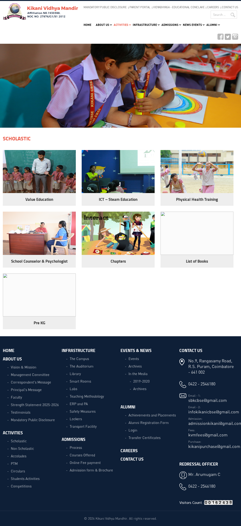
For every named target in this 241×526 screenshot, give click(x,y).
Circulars (18, 471)
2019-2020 (141, 381)
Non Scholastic (22, 448)
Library (75, 374)
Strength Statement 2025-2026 (35, 405)
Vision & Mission (23, 367)
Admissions (169, 24)
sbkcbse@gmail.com (207, 400)
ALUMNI (127, 407)
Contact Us (230, 7)
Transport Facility (83, 426)
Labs (73, 389)
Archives (135, 366)
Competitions (21, 486)
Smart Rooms (80, 381)
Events (134, 358)
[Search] (232, 15)
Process (76, 447)
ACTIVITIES (13, 433)
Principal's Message (26, 390)
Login (133, 430)
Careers (213, 7)
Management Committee (30, 374)
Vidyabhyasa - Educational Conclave (178, 7)
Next (228, 87)
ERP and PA (79, 404)
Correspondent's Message (31, 382)
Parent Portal (139, 7)
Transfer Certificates (145, 437)
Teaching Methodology (87, 396)
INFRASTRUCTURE (78, 350)
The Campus (79, 358)
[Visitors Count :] (218, 504)
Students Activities (25, 478)
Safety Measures (83, 411)
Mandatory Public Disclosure (105, 7)
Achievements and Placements (152, 415)
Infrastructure (145, 24)
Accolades (18, 456)
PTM (14, 463)
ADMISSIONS (73, 439)
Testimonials (20, 412)
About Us (102, 24)
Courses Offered (82, 455)
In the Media (138, 374)
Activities (121, 24)
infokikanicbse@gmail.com (213, 412)
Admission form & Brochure (91, 470)
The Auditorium (81, 366)
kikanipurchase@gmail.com (214, 446)
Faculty (16, 397)
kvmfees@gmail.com (208, 435)
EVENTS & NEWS (136, 350)
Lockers (76, 419)
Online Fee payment (85, 462)
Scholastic (19, 441)
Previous (13, 87)
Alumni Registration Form (149, 422)
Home (87, 24)
